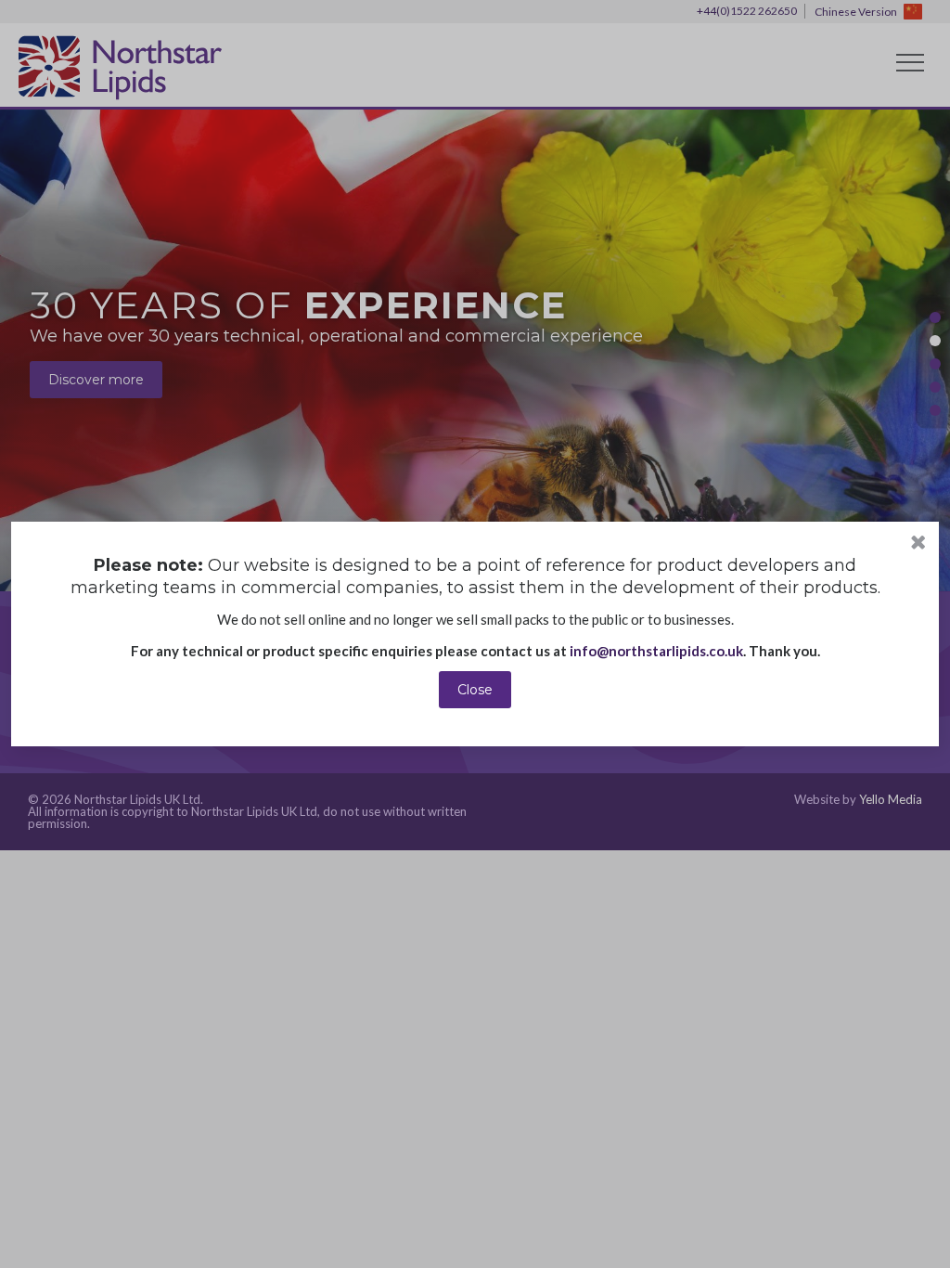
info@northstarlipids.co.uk (656, 650)
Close (475, 689)
